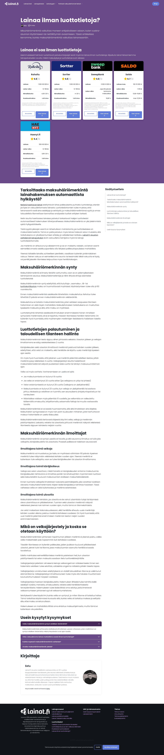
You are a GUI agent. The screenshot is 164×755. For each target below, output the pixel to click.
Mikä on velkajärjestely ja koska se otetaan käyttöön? (122, 224)
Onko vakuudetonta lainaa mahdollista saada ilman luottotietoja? (48, 637)
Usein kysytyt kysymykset (116, 230)
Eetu (25, 25)
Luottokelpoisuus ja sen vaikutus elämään (66, 727)
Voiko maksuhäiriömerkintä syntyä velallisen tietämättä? (44, 624)
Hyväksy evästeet (110, 747)
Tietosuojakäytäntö (121, 716)
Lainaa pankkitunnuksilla (60, 716)
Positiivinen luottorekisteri (60, 729)
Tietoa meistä (119, 712)
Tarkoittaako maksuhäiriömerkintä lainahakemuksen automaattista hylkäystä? (122, 201)
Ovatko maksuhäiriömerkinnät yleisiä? (37, 647)
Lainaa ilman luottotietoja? (116, 195)
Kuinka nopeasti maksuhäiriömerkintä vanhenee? (41, 642)
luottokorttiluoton (28, 286)
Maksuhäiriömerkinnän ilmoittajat (118, 218)
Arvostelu (28, 114)
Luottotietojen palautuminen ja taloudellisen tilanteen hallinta (122, 212)
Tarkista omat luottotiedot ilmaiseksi (64, 725)
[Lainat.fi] (11, 4)
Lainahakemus (57, 714)
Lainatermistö (88, 714)
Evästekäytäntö (119, 718)
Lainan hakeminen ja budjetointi (63, 712)
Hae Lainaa (42, 114)
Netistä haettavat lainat (31, 205)
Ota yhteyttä (118, 714)
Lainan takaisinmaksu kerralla (62, 718)
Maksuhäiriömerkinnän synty (117, 207)
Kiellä (98, 747)
